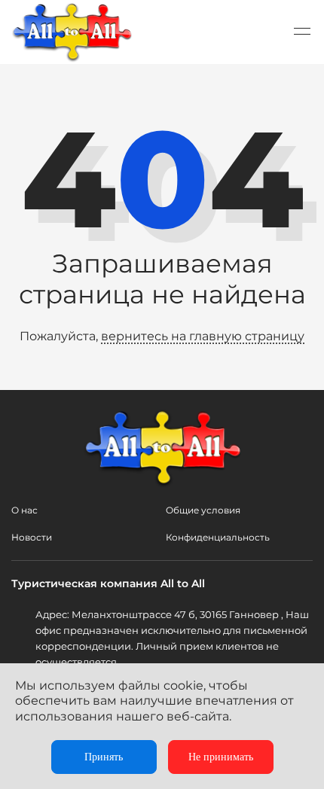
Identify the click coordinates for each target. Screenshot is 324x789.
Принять (103, 757)
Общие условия (203, 510)
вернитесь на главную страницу (202, 336)
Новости (31, 537)
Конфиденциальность (218, 537)
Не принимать (220, 757)
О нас (24, 510)
